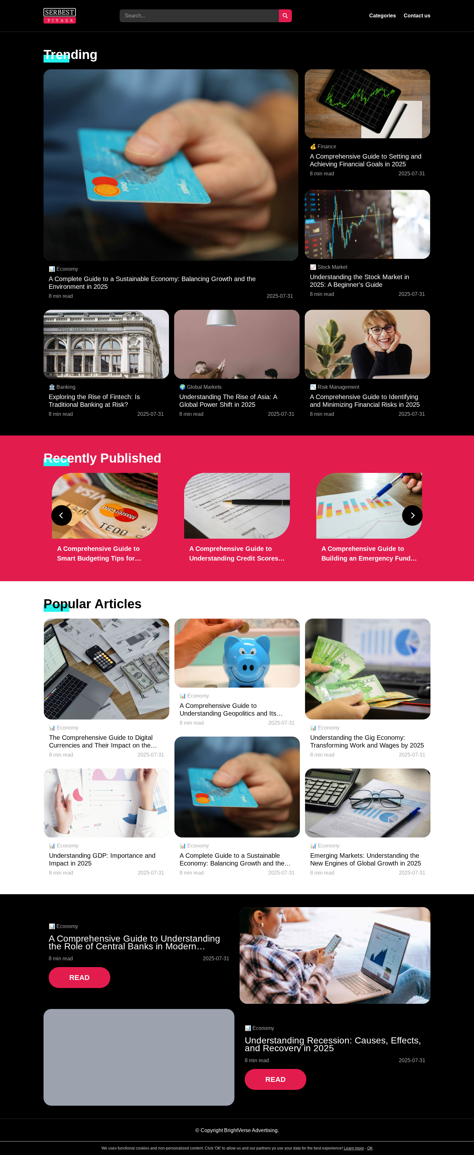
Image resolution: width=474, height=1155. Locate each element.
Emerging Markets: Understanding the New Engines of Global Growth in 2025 (365, 859)
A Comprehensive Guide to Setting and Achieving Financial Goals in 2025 (365, 160)
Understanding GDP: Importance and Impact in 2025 (102, 859)
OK (370, 1148)
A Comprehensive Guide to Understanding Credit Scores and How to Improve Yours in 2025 (234, 554)
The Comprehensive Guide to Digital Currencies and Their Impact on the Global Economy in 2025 (101, 741)
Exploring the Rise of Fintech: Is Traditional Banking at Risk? (94, 400)
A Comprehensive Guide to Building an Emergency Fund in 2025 (365, 554)
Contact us (417, 15)
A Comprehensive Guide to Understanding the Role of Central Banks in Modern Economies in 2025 (134, 942)
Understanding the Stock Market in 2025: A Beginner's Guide (359, 280)
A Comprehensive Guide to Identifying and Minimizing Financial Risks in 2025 (365, 400)
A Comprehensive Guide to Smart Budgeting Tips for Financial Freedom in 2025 (98, 554)
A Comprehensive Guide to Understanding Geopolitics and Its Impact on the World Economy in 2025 (235, 709)
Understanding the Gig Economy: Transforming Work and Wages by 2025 (367, 741)
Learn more (354, 1148)
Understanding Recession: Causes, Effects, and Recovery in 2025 (333, 1044)
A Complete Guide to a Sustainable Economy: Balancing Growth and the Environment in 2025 (152, 282)
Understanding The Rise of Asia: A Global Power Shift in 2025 (228, 400)
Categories (382, 15)
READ (79, 978)
